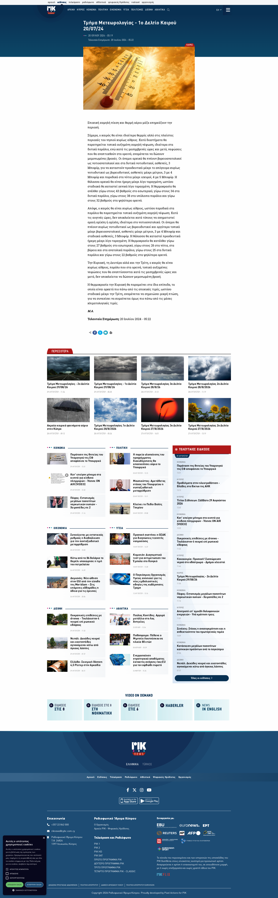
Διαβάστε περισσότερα (28, 864)
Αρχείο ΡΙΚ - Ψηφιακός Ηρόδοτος (111, 829)
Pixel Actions (171, 893)
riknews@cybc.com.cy (63, 831)
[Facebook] (128, 790)
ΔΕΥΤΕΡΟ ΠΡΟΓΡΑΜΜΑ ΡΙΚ (109, 864)
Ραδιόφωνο (131, 777)
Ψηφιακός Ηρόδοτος (164, 777)
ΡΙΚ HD (98, 852)
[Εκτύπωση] (110, 332)
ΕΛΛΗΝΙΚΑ (132, 764)
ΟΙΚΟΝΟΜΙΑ (60, 528)
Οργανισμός (184, 777)
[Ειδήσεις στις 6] (138, 709)
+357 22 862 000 (60, 825)
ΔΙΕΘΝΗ (58, 608)
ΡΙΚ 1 (97, 844)
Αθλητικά (145, 777)
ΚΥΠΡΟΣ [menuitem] (81, 10)
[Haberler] (175, 709)
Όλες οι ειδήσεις (201, 678)
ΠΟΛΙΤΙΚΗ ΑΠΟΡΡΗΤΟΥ (89, 885)
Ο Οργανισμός (101, 825)
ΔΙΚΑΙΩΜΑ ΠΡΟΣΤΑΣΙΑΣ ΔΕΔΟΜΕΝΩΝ (63, 885)
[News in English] (211, 709)
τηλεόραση (74, 2)
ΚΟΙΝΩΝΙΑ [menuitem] (91, 10)
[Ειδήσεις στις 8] (64, 709)
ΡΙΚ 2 (97, 848)
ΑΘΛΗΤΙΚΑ (122, 608)
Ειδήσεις (102, 777)
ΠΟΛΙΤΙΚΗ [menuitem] (103, 10)
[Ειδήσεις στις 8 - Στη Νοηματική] (101, 709)
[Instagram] (142, 790)
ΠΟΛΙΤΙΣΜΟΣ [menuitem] (137, 10)
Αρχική (90, 777)
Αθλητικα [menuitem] (160, 10)
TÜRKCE (147, 764)
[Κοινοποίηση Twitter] (100, 333)
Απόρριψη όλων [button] (34, 884)
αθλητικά (101, 2)
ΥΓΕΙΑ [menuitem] (126, 10)
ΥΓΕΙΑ (119, 528)
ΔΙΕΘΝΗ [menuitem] (149, 10)
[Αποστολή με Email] (105, 333)
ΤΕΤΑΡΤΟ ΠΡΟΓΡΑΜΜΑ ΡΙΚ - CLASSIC (115, 871)
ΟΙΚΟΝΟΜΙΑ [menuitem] (115, 10)
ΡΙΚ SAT (98, 856)
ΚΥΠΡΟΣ (180, 480)
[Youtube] (149, 790)
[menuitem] (168, 10)
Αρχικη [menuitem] (71, 10)
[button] (7, 869)
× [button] (44, 838)
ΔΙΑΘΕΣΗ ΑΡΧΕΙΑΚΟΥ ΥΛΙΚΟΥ (112, 885)
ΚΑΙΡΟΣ (189, 45)
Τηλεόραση (116, 777)
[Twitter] (134, 790)
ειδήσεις (61, 2)
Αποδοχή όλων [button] (14, 884)
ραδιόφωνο (88, 2)
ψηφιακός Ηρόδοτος (118, 2)
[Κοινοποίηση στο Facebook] (95, 333)
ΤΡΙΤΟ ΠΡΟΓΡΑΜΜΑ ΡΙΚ (107, 868)
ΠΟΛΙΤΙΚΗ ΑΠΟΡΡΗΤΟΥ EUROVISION (140, 885)
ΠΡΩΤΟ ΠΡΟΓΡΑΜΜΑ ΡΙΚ (108, 860)
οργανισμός (148, 2)
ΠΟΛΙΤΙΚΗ (122, 448)
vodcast (135, 2)
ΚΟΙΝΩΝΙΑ (59, 448)
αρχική (51, 2)
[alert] (24, 865)
